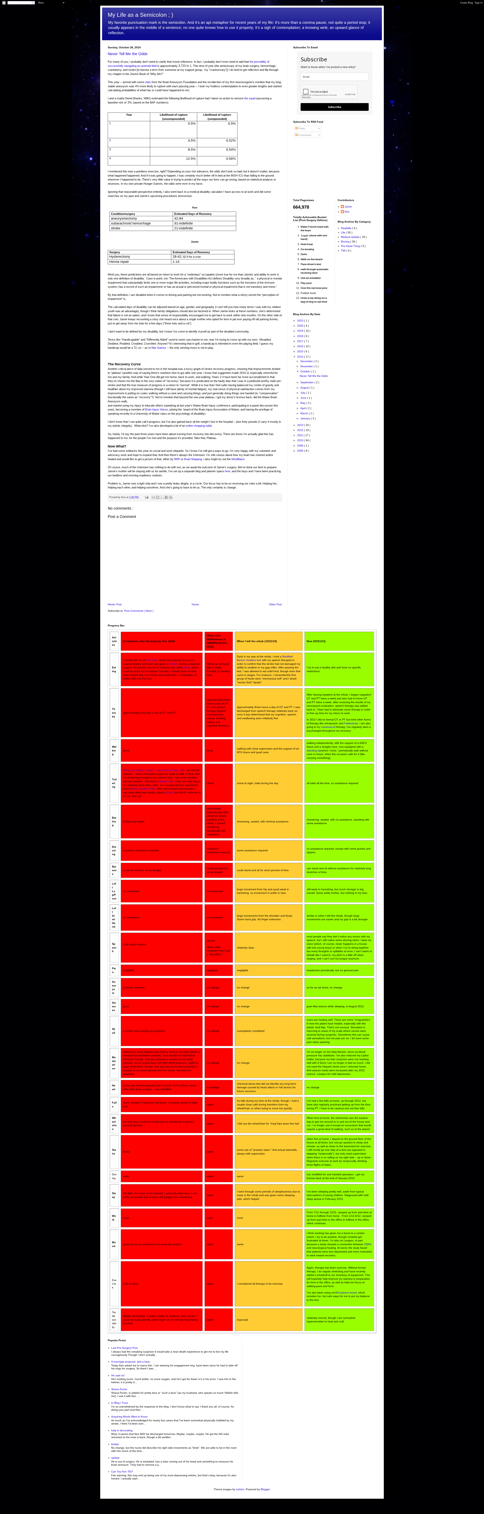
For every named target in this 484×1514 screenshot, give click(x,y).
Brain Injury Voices (156, 409)
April (303, 408)
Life (343, 232)
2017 (300, 341)
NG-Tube (152, 660)
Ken (347, 211)
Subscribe (334, 107)
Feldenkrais (351, 723)
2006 (300, 445)
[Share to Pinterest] (171, 497)
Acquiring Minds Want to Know (129, 1416)
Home (195, 604)
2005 (300, 450)
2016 (300, 346)
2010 (300, 440)
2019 (300, 330)
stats (148, 82)
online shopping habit (199, 425)
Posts (301, 128)
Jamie (348, 206)
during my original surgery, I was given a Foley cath (153, 770)
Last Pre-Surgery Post (124, 1347)
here (227, 471)
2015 (300, 351)
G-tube (173, 663)
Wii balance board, (346, 1292)
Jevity (187, 667)
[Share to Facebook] (166, 497)
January (305, 418)
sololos (240, 1489)
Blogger (265, 1489)
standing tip (313, 750)
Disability (346, 228)
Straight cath (166, 781)
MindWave (237, 459)
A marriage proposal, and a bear (130, 1361)
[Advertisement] (316, 168)
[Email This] (153, 497)
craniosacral (328, 726)
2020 (300, 325)
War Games (158, 347)
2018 (300, 336)
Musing (345, 241)
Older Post (275, 604)
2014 (300, 356)
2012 (300, 430)
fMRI (177, 459)
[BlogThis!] (158, 497)
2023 (300, 320)
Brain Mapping (193, 459)
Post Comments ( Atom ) (139, 610)
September (307, 382)
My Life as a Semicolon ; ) (140, 15)
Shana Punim (119, 1389)
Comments (304, 135)
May (303, 402)
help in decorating (122, 1430)
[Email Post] (146, 497)
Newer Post (115, 604)
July (303, 392)
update (115, 1457)
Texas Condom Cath (143, 788)
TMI (343, 250)
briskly (115, 1444)
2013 (300, 425)
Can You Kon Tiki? (122, 1471)
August (304, 387)
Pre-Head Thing (351, 246)
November (307, 366)
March (304, 413)
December (307, 361)
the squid (249, 98)
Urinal (169, 792)
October (305, 371)
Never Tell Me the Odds (127, 54)
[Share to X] (162, 497)
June (303, 397)
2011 (300, 435)
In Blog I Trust (119, 1402)
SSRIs (368, 1244)
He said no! (118, 1375)
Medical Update (350, 236)
